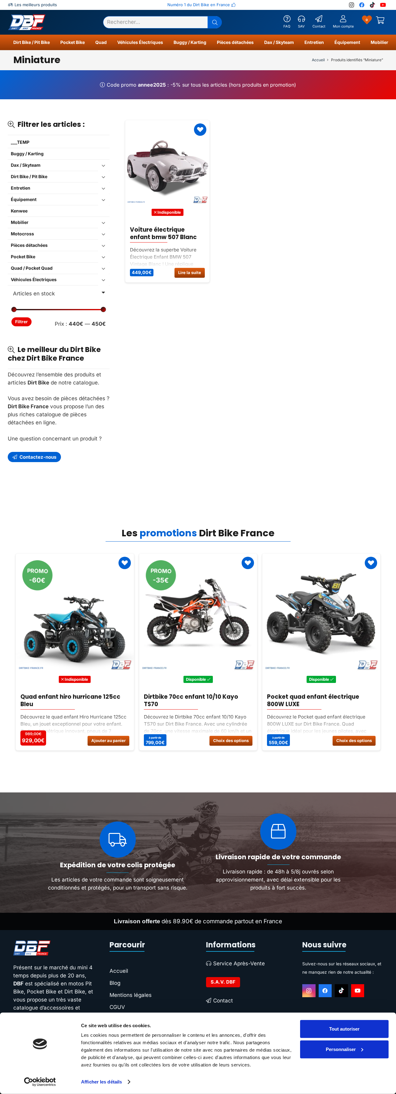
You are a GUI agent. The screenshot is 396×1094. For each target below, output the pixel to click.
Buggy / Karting (27, 153)
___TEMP (20, 142)
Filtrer (21, 321)
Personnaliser (341, 1049)
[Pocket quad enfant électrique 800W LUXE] (215, 612)
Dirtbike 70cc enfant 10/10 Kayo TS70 (84, 700)
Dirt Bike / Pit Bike (29, 176)
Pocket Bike (23, 256)
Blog (115, 983)
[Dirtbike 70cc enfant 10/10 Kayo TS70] (91, 612)
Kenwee (19, 210)
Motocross (22, 233)
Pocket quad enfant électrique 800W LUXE (207, 700)
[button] (52, 42)
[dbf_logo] (26, 22)
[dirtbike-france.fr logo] (53, 948)
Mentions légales (131, 995)
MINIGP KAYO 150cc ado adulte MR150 (330, 700)
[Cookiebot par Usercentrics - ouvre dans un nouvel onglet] (40, 1082)
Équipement (24, 199)
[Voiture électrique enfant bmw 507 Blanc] (167, 162)
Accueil (318, 60)
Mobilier (19, 222)
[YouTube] (357, 990)
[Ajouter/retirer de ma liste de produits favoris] (200, 129)
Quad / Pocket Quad (32, 268)
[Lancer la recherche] (215, 22)
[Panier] (380, 22)
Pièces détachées (29, 245)
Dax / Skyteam (26, 165)
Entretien (20, 188)
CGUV (117, 1007)
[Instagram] (309, 990)
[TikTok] (341, 990)
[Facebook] (325, 990)
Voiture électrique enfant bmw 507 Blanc (163, 233)
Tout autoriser (344, 1029)
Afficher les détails (101, 1081)
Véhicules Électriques (34, 279)
